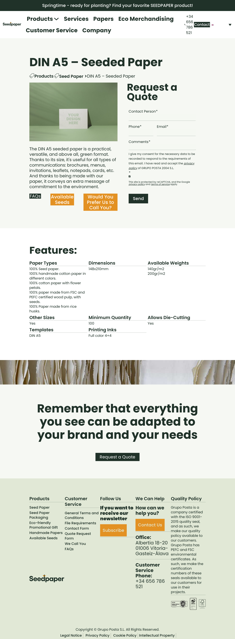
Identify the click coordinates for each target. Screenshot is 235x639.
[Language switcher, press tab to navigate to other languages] (221, 24)
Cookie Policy (125, 635)
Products (40, 18)
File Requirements (80, 523)
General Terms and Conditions (82, 515)
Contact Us (150, 525)
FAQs (35, 196)
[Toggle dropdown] (56, 19)
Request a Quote (117, 457)
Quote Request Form (78, 536)
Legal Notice (71, 635)
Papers (103, 18)
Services (76, 18)
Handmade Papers (46, 532)
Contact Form (77, 528)
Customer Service (52, 30)
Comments (138, 141)
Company (96, 30)
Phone (134, 126)
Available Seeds (62, 199)
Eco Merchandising (146, 18)
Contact (202, 24)
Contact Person (142, 111)
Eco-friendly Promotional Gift (43, 525)
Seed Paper (71, 76)
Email (161, 126)
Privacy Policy (98, 635)
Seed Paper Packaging (39, 515)
